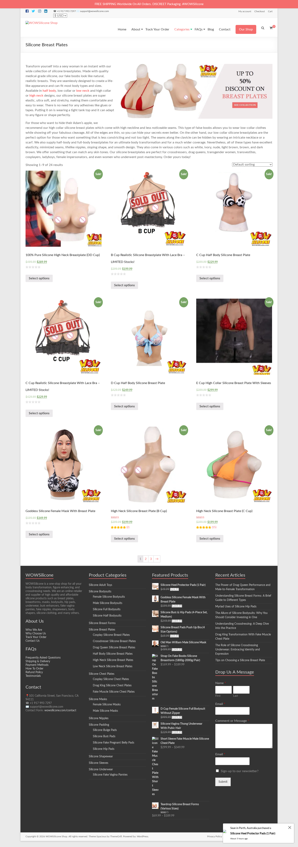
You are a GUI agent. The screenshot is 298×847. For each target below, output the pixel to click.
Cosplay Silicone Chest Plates (111, 679)
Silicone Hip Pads (103, 749)
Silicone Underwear (101, 769)
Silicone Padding (99, 724)
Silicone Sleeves (98, 763)
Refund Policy (34, 672)
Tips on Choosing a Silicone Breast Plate (240, 660)
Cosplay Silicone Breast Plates (111, 635)
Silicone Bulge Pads (105, 730)
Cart (270, 11)
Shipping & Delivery (38, 661)
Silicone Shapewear (101, 756)
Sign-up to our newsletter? (239, 771)
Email (220, 704)
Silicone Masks (98, 699)
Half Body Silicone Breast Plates (113, 653)
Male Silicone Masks (105, 710)
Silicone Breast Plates (102, 629)
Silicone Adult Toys (100, 585)
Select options (39, 278)
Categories (182, 29)
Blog (211, 29)
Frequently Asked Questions (43, 657)
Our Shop (246, 29)
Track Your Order (157, 29)
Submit (223, 781)
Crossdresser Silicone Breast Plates (114, 641)
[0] (270, 28)
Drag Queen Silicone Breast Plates (114, 647)
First (218, 696)
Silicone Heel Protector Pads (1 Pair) (252, 833)
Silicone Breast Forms (102, 623)
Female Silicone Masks (107, 704)
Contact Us (33, 640)
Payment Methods (37, 665)
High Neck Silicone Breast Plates (113, 660)
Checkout (259, 11)
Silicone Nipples (98, 718)
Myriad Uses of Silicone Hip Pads (235, 606)
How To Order (34, 668)
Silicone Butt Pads (104, 736)
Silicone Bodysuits (100, 591)
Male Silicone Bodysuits (107, 603)
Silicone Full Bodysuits (106, 609)
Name (220, 683)
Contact (224, 29)
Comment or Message (232, 720)
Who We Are (34, 630)
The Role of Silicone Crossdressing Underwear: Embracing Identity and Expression (237, 649)
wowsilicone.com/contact (60, 710)
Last (235, 696)
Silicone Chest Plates (101, 674)
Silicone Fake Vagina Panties (110, 774)
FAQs (199, 29)
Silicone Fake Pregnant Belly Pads (113, 742)
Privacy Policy (214, 836)
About (135, 29)
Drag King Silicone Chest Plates (112, 685)
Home (122, 29)
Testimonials (33, 676)
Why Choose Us (36, 633)
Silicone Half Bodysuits (107, 615)
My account (244, 11)
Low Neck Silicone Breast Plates (112, 666)
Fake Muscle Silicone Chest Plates (114, 691)
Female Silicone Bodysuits (109, 596)
